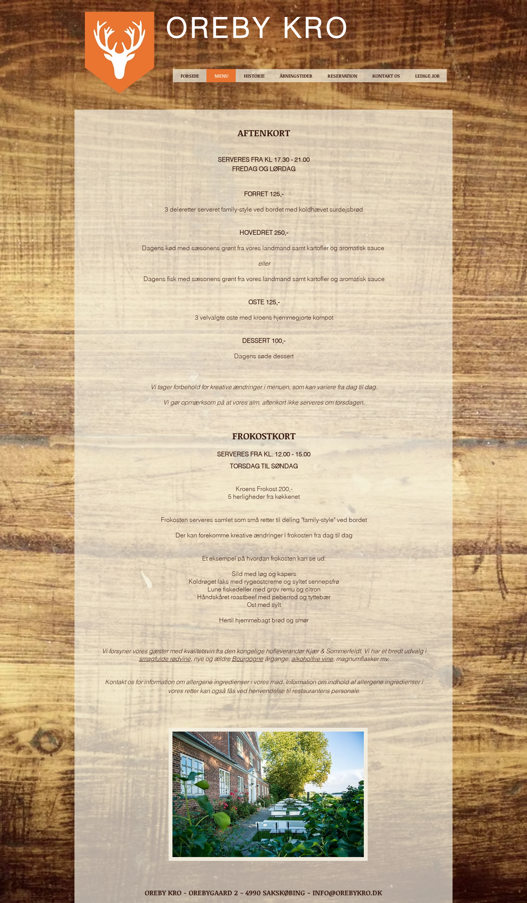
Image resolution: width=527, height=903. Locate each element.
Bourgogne (247, 658)
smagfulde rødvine (165, 658)
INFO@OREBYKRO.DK (347, 892)
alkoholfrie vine (312, 658)
